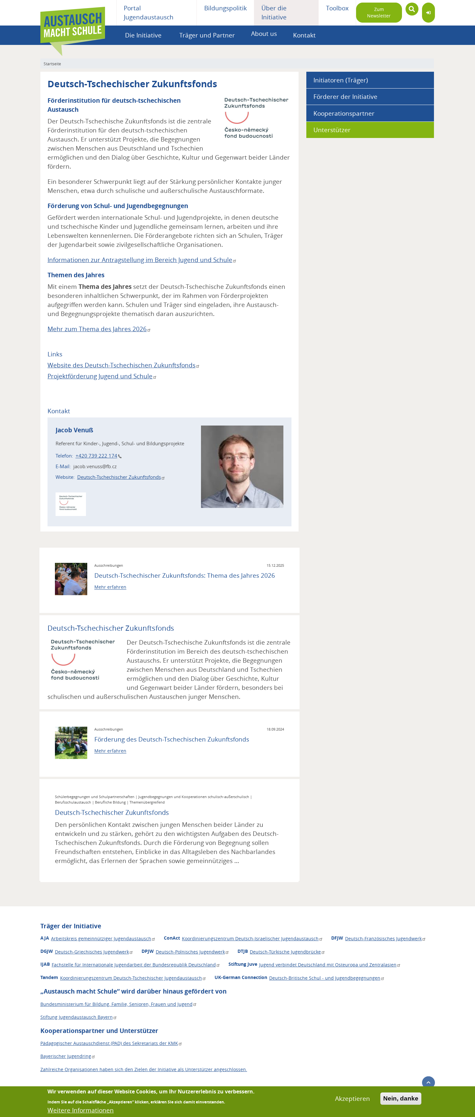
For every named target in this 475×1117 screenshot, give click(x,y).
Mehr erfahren (110, 587)
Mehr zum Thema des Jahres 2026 (97, 329)
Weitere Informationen (81, 1110)
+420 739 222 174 (96, 455)
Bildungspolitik (225, 8)
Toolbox (337, 8)
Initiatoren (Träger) (340, 80)
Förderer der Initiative (345, 96)
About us (264, 33)
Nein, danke (400, 1098)
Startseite (52, 63)
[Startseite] (72, 13)
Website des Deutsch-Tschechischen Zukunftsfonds (121, 365)
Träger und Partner (207, 35)
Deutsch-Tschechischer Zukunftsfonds (119, 477)
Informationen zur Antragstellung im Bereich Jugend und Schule (140, 260)
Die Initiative (143, 35)
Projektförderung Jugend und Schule (100, 376)
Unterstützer (332, 130)
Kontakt (304, 35)
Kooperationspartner (344, 113)
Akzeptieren (352, 1098)
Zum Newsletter (379, 12)
